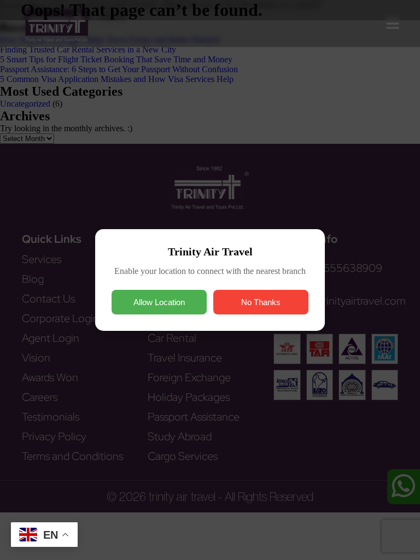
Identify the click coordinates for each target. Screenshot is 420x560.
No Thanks (261, 302)
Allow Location (159, 302)
